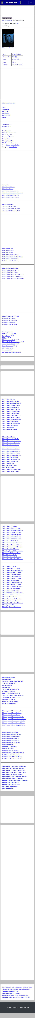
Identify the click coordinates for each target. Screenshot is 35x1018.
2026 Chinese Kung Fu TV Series (12, 542)
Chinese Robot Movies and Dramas (12, 778)
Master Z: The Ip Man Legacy (11, 342)
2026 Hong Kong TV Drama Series (12, 551)
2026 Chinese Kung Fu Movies (11, 415)
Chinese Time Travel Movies (10, 782)
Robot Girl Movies (7, 788)
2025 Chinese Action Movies (10, 191)
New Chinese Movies (21, 995)
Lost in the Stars (7, 703)
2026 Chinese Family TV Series (11, 536)
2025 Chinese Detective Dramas (11, 599)
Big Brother (5, 348)
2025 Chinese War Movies (10, 461)
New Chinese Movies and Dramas (12, 987)
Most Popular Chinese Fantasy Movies (13, 721)
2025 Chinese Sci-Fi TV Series (11, 588)
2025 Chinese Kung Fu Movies (11, 451)
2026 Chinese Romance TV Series (12, 547)
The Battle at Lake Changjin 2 (11, 695)
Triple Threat (6, 336)
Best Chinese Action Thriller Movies (12, 256)
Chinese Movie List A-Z (23, 997)
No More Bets (6, 699)
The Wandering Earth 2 (9, 697)
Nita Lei (4, 117)
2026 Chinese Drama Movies (10, 407)
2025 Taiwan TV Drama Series (11, 594)
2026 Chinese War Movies (10, 425)
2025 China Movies (7, 189)
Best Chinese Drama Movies (10, 258)
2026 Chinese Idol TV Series (10, 540)
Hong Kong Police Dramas (10, 786)
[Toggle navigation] (30, 2)
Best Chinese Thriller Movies (10, 260)
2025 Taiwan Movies (8, 467)
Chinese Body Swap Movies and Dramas (14, 766)
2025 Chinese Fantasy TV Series (11, 578)
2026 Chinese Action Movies (10, 401)
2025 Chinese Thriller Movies (10, 197)
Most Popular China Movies (10, 272)
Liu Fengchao (6, 115)
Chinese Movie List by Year (10, 991)
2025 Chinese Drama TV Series (11, 210)
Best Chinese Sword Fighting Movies (13, 752)
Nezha (4, 687)
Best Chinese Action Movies (10, 254)
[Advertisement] (17, 10)
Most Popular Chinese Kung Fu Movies (13, 725)
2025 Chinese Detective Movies (11, 469)
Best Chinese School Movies (10, 750)
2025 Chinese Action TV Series (11, 208)
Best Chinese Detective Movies (11, 754)
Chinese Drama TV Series (9, 324)
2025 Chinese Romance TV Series (12, 586)
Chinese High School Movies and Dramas (14, 776)
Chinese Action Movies (8, 318)
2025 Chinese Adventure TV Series (12, 570)
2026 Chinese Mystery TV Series (11, 545)
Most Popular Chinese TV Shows (11, 713)
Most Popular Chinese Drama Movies (12, 276)
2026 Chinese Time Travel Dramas (12, 559)
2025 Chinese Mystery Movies (11, 453)
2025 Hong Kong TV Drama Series (12, 592)
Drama (8, 145)
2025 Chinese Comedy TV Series (11, 572)
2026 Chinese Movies (8, 399)
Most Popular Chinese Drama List (12, 711)
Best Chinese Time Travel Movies (12, 758)
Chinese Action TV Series (9, 320)
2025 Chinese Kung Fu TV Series (12, 582)
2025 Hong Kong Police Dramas (11, 607)
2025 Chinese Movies (7, 20)
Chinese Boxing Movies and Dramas (13, 768)
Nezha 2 (4, 679)
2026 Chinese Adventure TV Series (12, 530)
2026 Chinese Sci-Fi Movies (10, 421)
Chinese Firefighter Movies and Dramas (14, 772)
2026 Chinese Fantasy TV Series (11, 538)
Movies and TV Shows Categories (20, 989)
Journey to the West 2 (8, 344)
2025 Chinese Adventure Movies (11, 441)
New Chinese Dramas (8, 997)
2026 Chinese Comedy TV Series (11, 532)
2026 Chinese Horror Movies (10, 413)
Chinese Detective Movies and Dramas (13, 770)
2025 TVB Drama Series (9, 596)
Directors (6, 989)
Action (13, 145)
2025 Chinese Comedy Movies (11, 443)
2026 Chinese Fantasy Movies (11, 409)
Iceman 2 (5, 350)
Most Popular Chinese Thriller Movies (13, 278)
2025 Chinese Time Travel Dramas (12, 603)
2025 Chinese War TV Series (10, 590)
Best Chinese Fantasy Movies (10, 738)
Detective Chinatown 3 (9, 693)
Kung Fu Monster (7, 346)
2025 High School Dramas (10, 605)
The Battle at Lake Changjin (10, 681)
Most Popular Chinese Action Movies (12, 274)
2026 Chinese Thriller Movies (11, 423)
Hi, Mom (5, 685)
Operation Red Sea (7, 701)
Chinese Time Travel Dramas (11, 784)
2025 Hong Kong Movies (9, 465)
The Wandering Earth (8, 340)
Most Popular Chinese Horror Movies (13, 723)
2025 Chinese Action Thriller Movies (12, 193)
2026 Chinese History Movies (11, 411)
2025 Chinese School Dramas (10, 600)
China (9, 130)
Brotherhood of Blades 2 (9, 352)
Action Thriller (13, 147)
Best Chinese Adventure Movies (11, 734)
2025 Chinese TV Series (9, 206)
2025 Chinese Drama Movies (10, 195)
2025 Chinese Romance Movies (11, 455)
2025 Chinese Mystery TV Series (11, 584)
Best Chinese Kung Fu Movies (11, 742)
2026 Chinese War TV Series (10, 549)
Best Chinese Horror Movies (10, 740)
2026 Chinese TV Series (9, 526)
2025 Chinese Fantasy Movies (11, 447)
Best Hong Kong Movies (9, 746)
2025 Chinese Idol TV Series (10, 580)
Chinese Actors (27, 987)
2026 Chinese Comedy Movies (11, 405)
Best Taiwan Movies (8, 748)
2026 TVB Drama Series (9, 555)
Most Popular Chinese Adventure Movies (14, 719)
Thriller (17, 145)
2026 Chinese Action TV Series (11, 528)
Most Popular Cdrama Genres (11, 715)
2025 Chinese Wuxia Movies (10, 471)
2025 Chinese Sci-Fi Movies (10, 457)
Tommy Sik (11, 103)
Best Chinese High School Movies (12, 756)
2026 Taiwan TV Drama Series (11, 553)
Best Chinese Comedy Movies (11, 736)
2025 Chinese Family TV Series (11, 576)
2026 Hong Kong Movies (9, 429)
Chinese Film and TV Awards (11, 993)
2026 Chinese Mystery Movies (11, 417)
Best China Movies (7, 252)
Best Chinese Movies (8, 250)
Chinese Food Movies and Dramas (12, 774)
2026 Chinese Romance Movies (11, 419)
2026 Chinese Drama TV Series (11, 534)
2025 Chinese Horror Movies (10, 449)
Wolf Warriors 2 (7, 334)
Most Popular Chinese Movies (10, 270)
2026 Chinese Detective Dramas (11, 557)
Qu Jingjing (5, 113)
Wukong (4, 338)
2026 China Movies (8, 427)
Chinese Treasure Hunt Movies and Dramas (15, 780)
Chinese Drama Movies (8, 322)
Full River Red (6, 691)
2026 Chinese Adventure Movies (11, 403)
